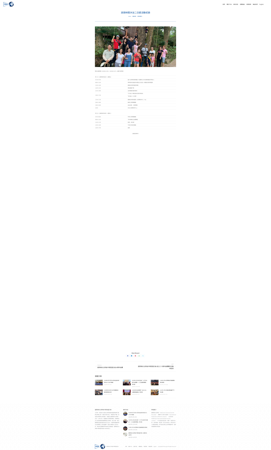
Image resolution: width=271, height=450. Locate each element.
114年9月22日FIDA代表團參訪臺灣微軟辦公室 (111, 391)
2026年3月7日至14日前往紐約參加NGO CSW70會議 (111, 381)
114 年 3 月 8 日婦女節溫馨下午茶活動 (167, 391)
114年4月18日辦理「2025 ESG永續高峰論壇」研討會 (139, 391)
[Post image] (99, 382)
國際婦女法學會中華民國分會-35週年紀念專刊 (137, 434)
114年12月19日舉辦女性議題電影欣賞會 (167, 381)
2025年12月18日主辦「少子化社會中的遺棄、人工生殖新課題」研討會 (139, 382)
